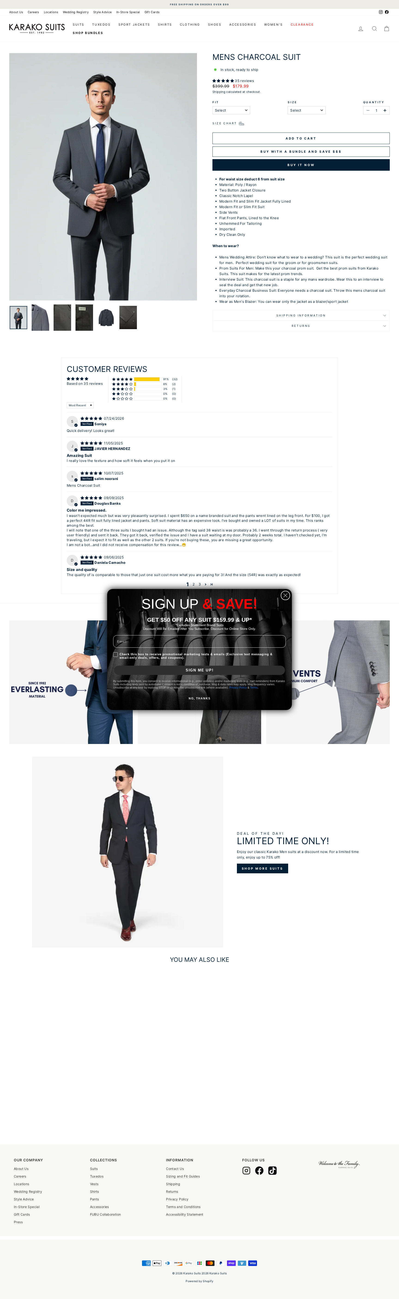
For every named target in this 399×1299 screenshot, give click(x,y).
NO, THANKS (200, 698)
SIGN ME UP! (200, 670)
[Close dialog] (285, 595)
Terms (254, 687)
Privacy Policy (238, 687)
